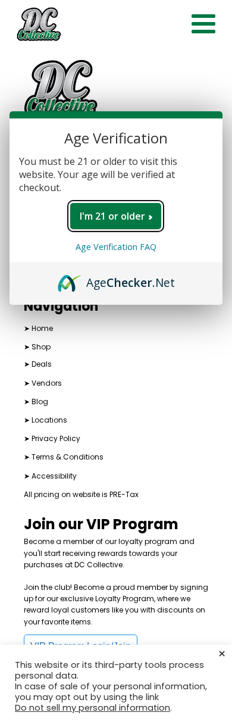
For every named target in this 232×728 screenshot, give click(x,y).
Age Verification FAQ (116, 246)
